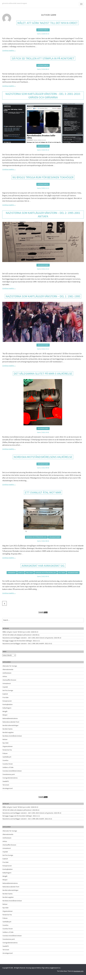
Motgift (5, 711)
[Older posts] (4, 603)
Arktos (5, 676)
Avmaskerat (12, 573)
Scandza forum (8, 764)
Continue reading (9, 50)
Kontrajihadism (8, 704)
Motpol (5, 715)
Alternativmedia (43, 30)
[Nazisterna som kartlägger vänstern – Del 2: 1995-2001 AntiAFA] (43, 242)
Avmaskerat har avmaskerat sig (43, 565)
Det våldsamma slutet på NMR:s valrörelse (43, 373)
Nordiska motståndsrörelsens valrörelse (43, 457)
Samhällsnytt (7, 757)
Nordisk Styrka (7, 729)
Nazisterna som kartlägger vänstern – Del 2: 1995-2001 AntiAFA (43, 214)
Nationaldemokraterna (10, 718)
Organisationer (43, 146)
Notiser (5, 739)
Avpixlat (5, 687)
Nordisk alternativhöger (10, 725)
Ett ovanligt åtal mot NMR (43, 492)
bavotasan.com (78, 971)
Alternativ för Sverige (10, 666)
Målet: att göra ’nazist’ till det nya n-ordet (47, 23)
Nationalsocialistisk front (11, 722)
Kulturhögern (7, 708)
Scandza (5, 760)
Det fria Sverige (8, 690)
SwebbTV (6, 781)
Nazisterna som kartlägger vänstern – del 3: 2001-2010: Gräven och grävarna (43, 95)
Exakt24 (21, 573)
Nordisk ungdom (8, 732)
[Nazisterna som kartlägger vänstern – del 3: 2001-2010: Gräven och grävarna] (43, 123)
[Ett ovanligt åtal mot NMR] (43, 516)
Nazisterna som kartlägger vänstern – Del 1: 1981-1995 (43, 296)
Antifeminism (7, 673)
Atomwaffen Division (9, 680)
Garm (39, 34)
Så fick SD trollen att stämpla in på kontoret (43, 58)
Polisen (5, 753)
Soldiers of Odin (8, 767)
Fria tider (29, 573)
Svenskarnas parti (9, 774)
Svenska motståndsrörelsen (12, 771)
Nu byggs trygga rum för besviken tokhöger (43, 177)
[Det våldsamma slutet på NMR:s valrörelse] (43, 402)
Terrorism (6, 785)
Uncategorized (8, 788)
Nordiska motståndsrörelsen (36, 537)
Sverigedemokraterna (10, 778)
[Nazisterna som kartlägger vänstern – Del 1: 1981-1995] (43, 322)
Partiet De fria (7, 750)
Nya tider (61, 573)
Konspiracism (7, 701)
